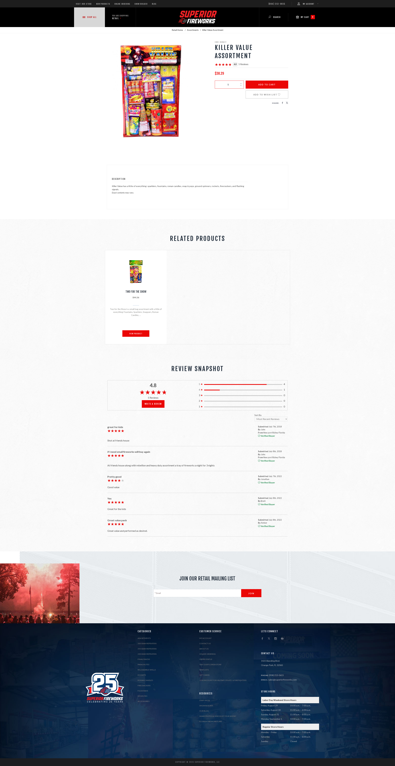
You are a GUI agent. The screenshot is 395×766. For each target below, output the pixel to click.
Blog (154, 4)
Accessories (143, 701)
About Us (203, 649)
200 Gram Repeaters (147, 654)
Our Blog (204, 711)
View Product (135, 334)
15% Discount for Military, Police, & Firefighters (222, 680)
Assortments (144, 638)
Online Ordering (122, 4)
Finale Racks (144, 659)
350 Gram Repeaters (147, 649)
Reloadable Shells (147, 670)
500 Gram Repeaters (147, 643)
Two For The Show (135, 291)
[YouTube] (282, 639)
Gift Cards (204, 675)
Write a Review (153, 404)
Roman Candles (145, 680)
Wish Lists (204, 670)
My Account (205, 638)
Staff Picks (204, 700)
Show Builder (141, 4)
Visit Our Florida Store (210, 664)
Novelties (142, 696)
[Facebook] (262, 639)
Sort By (258, 415)
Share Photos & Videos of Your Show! (217, 716)
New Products (103, 4)
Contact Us (205, 643)
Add (267, 84)
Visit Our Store (84, 4)
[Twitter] (269, 639)
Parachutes (143, 664)
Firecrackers (144, 685)
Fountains (143, 691)
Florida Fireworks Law (210, 721)
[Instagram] (275, 639)
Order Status (205, 659)
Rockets (142, 675)
